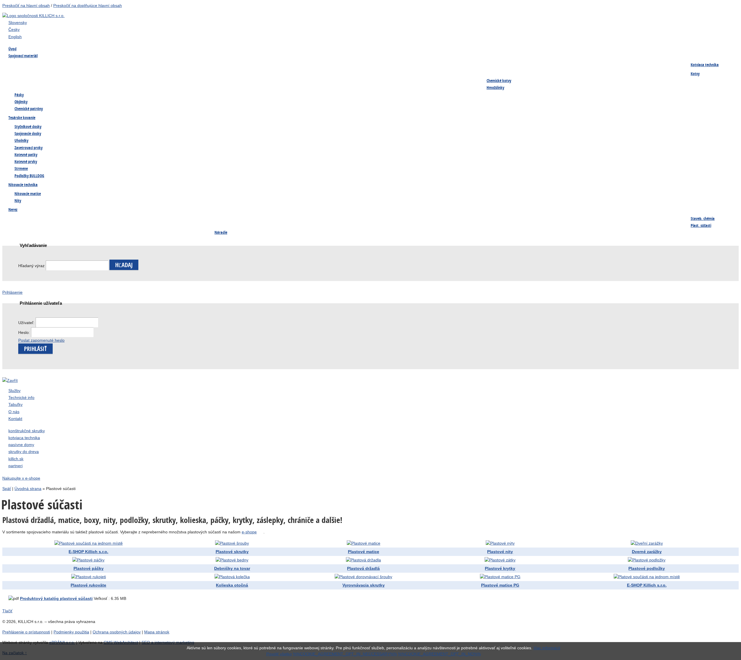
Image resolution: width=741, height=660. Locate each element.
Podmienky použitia (71, 632)
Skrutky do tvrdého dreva (101, 65)
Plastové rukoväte (88, 585)
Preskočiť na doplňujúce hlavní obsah (87, 5)
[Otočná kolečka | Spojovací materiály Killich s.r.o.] (235, 576)
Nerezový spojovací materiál (444, 77)
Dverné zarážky (647, 551)
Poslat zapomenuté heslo (41, 340)
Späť (6, 488)
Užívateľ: (27, 322)
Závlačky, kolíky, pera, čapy (35, 77)
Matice (493, 65)
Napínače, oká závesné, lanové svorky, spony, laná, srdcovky (241, 80)
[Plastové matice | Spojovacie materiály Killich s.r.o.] (367, 543)
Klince (628, 65)
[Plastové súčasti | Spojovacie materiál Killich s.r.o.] (91, 543)
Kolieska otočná (232, 585)
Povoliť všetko (279, 654)
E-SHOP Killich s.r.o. (88, 551)
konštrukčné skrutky (26, 430)
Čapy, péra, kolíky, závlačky (579, 219)
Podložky (563, 65)
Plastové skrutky (232, 551)
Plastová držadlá (363, 568)
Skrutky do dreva (25, 65)
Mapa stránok (156, 632)
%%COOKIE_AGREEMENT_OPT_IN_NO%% (439, 654)
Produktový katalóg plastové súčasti (56, 598)
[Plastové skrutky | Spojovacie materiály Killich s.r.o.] (235, 543)
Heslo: (24, 332)
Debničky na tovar (232, 568)
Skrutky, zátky (91, 219)
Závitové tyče (430, 65)
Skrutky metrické (298, 65)
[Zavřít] (10, 380)
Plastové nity (500, 551)
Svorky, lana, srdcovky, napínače (107, 231)
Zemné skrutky (91, 77)
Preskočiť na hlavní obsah (26, 5)
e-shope (249, 532)
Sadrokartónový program (236, 65)
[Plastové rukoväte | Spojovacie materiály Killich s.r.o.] (92, 576)
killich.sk (15, 458)
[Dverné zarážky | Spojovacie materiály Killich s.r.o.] (650, 543)
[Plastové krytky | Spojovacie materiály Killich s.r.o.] (503, 560)
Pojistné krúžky (160, 77)
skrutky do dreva (23, 451)
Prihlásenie (12, 292)
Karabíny (494, 219)
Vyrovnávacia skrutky (363, 585)
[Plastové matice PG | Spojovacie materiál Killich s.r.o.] (503, 576)
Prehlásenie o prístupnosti (26, 632)
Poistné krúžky (432, 219)
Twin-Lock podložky (301, 77)
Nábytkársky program (165, 65)
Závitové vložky (364, 219)
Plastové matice (363, 551)
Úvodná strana (27, 488)
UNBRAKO (359, 77)
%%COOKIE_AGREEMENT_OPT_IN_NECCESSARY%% (345, 654)
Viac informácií (546, 648)
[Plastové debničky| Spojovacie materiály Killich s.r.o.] (235, 560)
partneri (15, 465)
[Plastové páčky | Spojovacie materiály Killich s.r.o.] (91, 560)
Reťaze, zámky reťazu (29, 231)
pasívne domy (21, 444)
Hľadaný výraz (31, 265)
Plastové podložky (646, 568)
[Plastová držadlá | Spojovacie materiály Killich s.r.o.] (367, 560)
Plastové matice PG (500, 585)
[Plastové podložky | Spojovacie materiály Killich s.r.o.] (650, 560)
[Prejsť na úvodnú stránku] (33, 15)
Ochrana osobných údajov (117, 632)
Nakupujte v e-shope (21, 478)
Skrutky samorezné (368, 65)
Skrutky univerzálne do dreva (36, 219)
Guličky (629, 219)
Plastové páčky (89, 568)
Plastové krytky (500, 568)
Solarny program (161, 231)
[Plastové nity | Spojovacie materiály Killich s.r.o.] (503, 543)
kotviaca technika (24, 437)
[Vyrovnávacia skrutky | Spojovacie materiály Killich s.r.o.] (367, 576)
